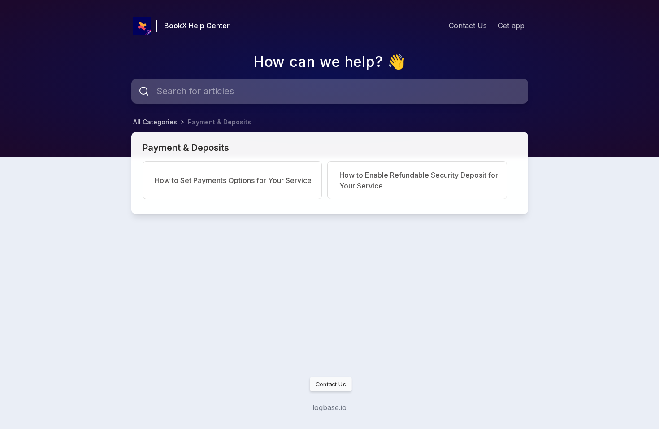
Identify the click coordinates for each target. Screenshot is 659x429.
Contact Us (468, 25)
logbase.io (329, 407)
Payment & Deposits (219, 122)
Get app (511, 25)
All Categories (155, 122)
